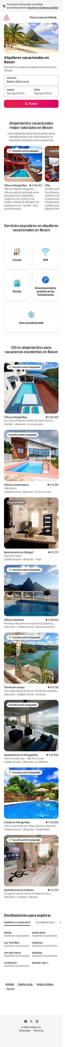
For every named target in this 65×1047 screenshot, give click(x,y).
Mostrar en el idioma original (43, 7)
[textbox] (17, 93)
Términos (39, 1030)
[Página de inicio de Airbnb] (6, 17)
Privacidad (24, 1030)
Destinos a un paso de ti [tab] (17, 922)
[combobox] (31, 82)
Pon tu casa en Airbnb (43, 17)
